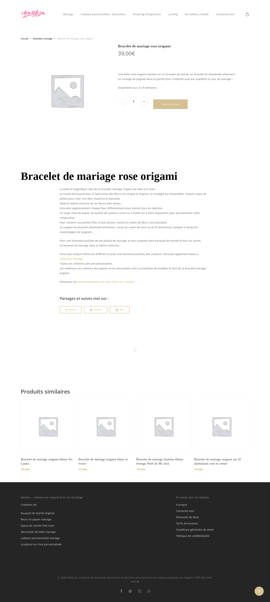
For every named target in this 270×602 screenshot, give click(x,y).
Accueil (24, 38)
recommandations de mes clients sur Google (106, 281)
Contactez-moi (185, 511)
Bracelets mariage (42, 38)
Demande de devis (187, 517)
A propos (181, 504)
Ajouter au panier (170, 104)
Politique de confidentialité (192, 536)
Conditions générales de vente (195, 529)
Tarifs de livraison (187, 523)
